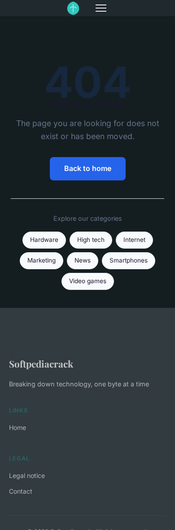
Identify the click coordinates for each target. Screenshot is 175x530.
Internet (134, 239)
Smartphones (128, 260)
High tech (91, 239)
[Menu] (101, 8)
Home (17, 427)
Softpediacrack (41, 363)
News (82, 260)
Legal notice (27, 475)
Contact (20, 491)
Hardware (44, 239)
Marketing (41, 260)
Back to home (87, 168)
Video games (87, 281)
